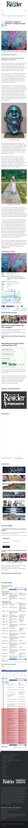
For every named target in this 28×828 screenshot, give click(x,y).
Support (4, 363)
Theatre (4, 767)
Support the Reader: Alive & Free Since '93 (11, 760)
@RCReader (3, 818)
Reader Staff (5, 28)
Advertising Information (7, 758)
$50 (6, 351)
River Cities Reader (19, 458)
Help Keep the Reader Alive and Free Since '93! (12, 344)
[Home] (14, 4)
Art (3, 773)
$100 (9, 351)
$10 (8, 355)
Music (3, 769)
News (3, 763)
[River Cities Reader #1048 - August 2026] (14, 435)
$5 (5, 355)
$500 (9, 360)
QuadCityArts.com (5, 247)
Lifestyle (4, 774)
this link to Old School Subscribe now (13, 336)
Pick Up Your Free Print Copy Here (9, 754)
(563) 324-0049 (4, 811)
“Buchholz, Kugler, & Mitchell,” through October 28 (15, 23)
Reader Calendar (6, 762)
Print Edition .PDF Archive (8, 756)
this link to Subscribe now (13, 573)
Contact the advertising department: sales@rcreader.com (13, 814)
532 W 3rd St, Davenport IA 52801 (8, 809)
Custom (13, 351)
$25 (3, 351)
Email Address (6, 542)
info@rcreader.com (5, 812)
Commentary (5, 765)
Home (3, 14)
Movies (4, 771)
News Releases (5, 776)
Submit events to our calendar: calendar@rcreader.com (13, 815)
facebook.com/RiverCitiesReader (8, 817)
